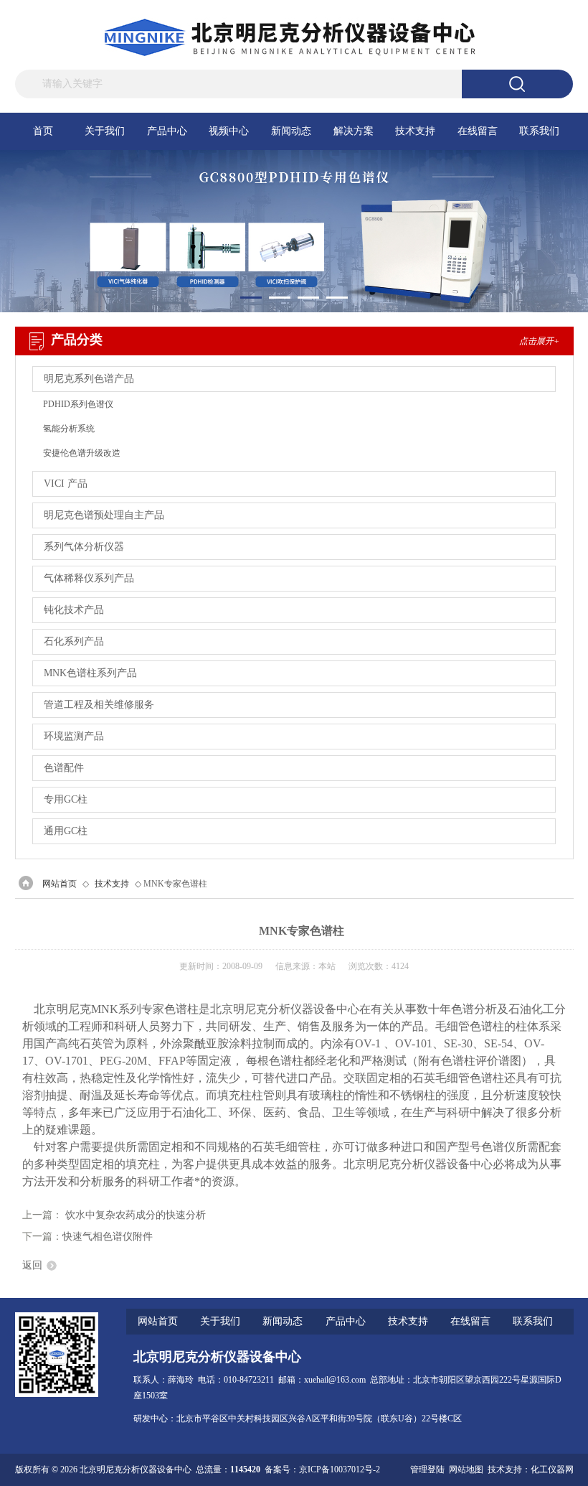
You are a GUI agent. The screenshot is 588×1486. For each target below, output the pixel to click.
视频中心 (229, 131)
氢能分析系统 (69, 429)
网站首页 (59, 884)
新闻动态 (291, 131)
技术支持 (415, 131)
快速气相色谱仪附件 (107, 1236)
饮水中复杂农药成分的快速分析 (135, 1215)
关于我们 (105, 131)
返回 (32, 1265)
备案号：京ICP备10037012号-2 (322, 1469)
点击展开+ (539, 341)
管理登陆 (427, 1469)
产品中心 (167, 131)
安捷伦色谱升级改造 (81, 453)
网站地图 (466, 1469)
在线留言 (477, 131)
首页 (43, 131)
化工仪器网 (552, 1469)
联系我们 (539, 131)
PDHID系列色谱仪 (78, 404)
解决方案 (353, 131)
